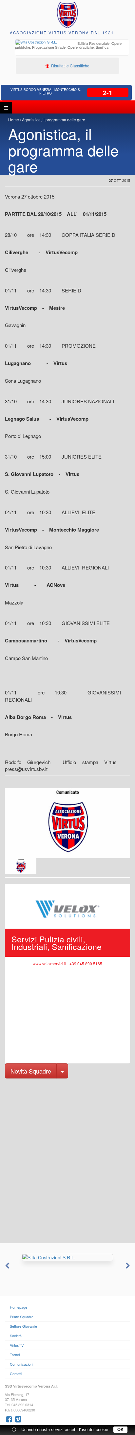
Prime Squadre (21, 1316)
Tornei (15, 1354)
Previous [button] (6, 1266)
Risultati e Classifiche (69, 65)
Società (16, 1335)
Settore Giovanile (23, 1326)
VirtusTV (17, 1345)
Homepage (18, 1307)
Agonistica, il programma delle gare (53, 119)
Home (13, 119)
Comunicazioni (21, 1364)
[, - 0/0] (20, 866)
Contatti (16, 1373)
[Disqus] (67, 1160)
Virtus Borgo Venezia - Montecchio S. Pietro (45, 91)
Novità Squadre (30, 1071)
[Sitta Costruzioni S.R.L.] (67, 1257)
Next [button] (128, 1266)
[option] (72, 46)
